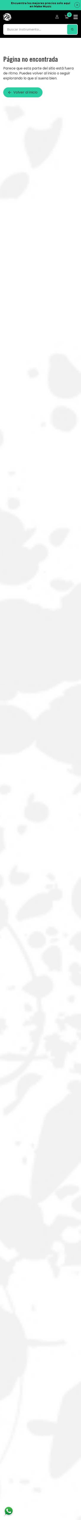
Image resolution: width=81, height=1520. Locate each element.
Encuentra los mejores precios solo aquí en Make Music (40, 5)
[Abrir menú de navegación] (75, 17)
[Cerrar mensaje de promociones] (77, 5)
